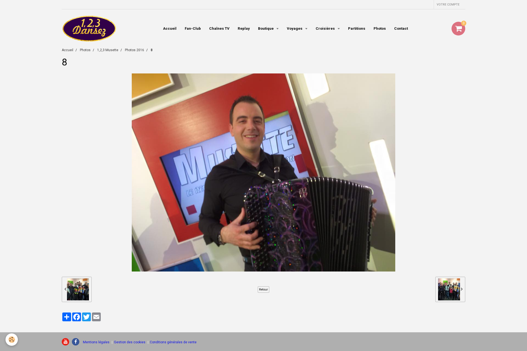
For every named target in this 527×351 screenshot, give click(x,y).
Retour (263, 289)
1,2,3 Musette (107, 50)
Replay (244, 28)
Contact (401, 28)
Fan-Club (193, 28)
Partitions (356, 28)
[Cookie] (11, 339)
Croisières (326, 28)
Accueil (169, 28)
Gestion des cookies (129, 342)
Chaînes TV (219, 28)
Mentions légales (96, 342)
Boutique (266, 28)
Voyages (295, 28)
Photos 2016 (134, 50)
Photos (380, 28)
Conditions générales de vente (173, 342)
